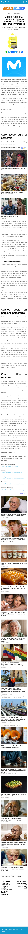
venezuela (21, 876)
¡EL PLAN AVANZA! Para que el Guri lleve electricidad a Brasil (22, 885)
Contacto (4, 931)
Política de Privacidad (21, 929)
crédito (14, 876)
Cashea (8, 876)
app (3, 876)
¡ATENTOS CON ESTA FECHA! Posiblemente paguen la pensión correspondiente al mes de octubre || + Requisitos (6, 889)
